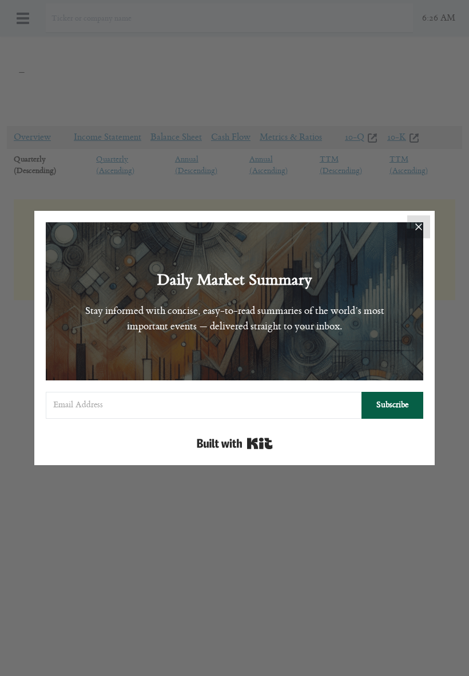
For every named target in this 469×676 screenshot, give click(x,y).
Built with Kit (235, 443)
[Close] (418, 226)
